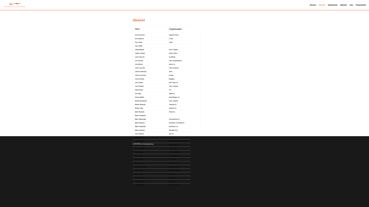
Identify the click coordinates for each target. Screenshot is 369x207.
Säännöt (343, 5)
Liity (351, 5)
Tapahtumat (332, 5)
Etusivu (313, 5)
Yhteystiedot (361, 5)
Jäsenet (322, 5)
